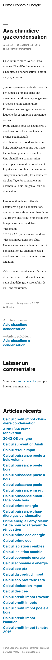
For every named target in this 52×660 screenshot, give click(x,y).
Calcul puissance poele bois (22, 467)
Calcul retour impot (19, 450)
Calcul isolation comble (22, 552)
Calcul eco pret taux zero (24, 580)
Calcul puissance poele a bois (24, 477)
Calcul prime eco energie (24, 535)
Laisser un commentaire (18, 48)
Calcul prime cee (17, 540)
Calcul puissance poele (22, 485)
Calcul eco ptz (15, 569)
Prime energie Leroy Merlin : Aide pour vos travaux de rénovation (25, 525)
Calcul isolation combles (23, 546)
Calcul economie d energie (25, 563)
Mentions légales (31, 652)
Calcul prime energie (20, 506)
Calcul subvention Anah (23, 444)
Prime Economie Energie (22, 5)
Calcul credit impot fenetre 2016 (25, 630)
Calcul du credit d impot (23, 574)
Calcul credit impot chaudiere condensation (24, 421)
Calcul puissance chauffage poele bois (23, 498)
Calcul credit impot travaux (26, 597)
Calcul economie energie (24, 557)
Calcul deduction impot (22, 586)
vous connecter (27, 381)
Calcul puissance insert (23, 490)
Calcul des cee (15, 591)
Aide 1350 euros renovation (17, 431)
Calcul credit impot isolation (19, 620)
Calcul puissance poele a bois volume (24, 457)
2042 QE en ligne (17, 438)
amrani (9, 45)
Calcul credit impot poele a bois (25, 610)
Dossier (10, 307)
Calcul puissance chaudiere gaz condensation (23, 513)
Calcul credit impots (20, 602)
